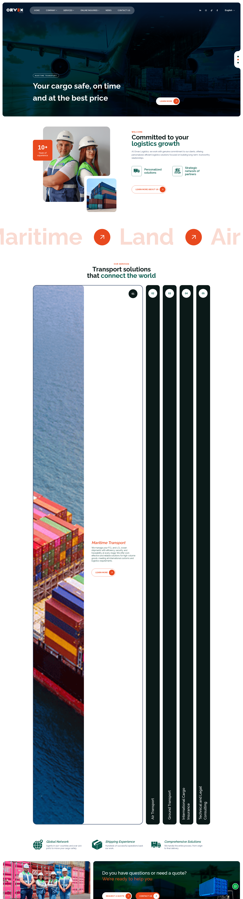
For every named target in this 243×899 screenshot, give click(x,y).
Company (50, 10)
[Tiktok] (211, 10)
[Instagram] (206, 10)
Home (37, 10)
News (108, 10)
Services (67, 10)
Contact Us (124, 10)
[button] (238, 56)
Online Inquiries (89, 10)
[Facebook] (217, 10)
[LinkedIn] (200, 10)
